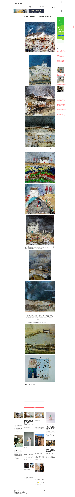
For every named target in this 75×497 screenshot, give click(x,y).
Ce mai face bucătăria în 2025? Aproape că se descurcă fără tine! (61, 75)
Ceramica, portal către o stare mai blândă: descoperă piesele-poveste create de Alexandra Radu (50, 428)
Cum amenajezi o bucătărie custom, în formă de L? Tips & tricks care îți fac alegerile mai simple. (61, 65)
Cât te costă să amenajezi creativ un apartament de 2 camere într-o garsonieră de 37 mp (61, 97)
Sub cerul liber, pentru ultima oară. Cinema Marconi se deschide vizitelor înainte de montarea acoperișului (39, 451)
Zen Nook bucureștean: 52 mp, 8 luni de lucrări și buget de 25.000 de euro (61, 53)
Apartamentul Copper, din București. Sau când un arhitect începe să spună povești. (61, 107)
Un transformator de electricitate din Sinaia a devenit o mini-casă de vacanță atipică (61, 58)
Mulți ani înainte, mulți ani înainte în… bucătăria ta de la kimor (61, 84)
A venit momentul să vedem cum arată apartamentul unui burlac (61, 112)
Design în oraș (30, 8)
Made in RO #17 (17, 448)
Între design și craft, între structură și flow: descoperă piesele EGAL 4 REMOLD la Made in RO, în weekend (18, 452)
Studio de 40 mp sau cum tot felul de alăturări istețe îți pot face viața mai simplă (61, 105)
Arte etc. (35, 17)
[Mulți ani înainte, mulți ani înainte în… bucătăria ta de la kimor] (60, 89)
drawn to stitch (30, 386)
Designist (18, 490)
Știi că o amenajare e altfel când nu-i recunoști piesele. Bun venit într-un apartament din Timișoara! (61, 110)
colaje (27, 386)
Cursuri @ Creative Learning (55, 8)
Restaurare (36, 447)
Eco (40, 5)
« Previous (19, 17)
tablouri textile (38, 386)
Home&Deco (25, 447)
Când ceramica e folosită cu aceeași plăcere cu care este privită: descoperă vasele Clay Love (18, 423)
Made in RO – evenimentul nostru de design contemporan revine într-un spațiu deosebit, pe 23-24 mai (28, 472)
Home (44, 490)
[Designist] (18, 5)
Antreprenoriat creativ (48, 424)
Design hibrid (30, 6)
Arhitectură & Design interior (32, 1)
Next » (22, 17)
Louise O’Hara (48, 53)
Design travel (41, 7)
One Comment (29, 428)
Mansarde (41, 1)
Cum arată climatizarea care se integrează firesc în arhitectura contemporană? (50, 450)
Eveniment (52, 447)
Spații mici (38, 420)
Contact (53, 6)
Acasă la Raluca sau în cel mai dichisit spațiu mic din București (61, 115)
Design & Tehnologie (48, 447)
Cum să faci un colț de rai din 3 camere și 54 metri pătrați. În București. (61, 100)
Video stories (41, 8)
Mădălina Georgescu (27, 17)
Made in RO (53, 7)
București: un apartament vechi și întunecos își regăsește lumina (61, 61)
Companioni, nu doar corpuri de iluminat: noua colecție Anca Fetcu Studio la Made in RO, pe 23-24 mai (39, 477)
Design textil (31, 446)
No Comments (38, 17)
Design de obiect (31, 5)
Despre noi (53, 5)
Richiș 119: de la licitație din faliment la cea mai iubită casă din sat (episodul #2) (28, 421)
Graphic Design (31, 7)
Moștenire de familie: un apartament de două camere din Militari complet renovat (61, 56)
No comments (18, 431)
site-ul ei (33, 382)
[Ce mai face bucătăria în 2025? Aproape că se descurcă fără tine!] (60, 79)
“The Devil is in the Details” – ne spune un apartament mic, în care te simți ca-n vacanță (61, 46)
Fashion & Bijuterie (42, 6)
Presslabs (27, 493)
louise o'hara (34, 386)
